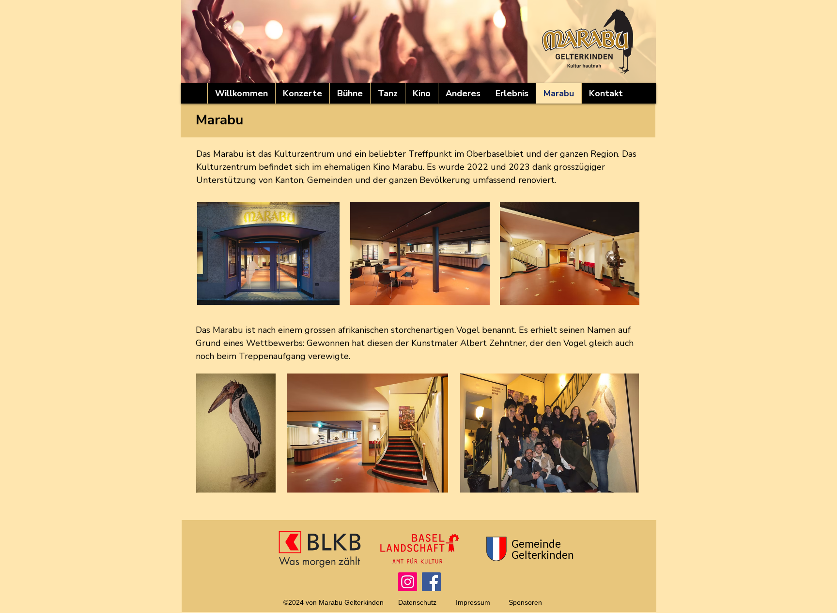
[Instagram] (407, 581)
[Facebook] (431, 581)
